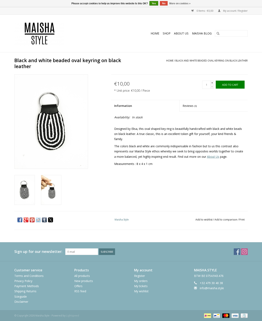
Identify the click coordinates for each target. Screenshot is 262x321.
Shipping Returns (25, 291)
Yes (154, 3)
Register (139, 276)
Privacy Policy (23, 281)
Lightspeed (72, 315)
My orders (141, 281)
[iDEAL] (207, 315)
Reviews (190, 106)
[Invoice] (243, 315)
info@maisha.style (212, 288)
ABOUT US (181, 33)
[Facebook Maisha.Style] (237, 251)
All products (82, 276)
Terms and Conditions (29, 276)
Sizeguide (20, 296)
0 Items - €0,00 (205, 11)
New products (83, 281)
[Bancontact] (216, 315)
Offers (78, 286)
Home (155, 33)
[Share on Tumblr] (44, 219)
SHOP (167, 33)
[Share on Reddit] (38, 219)
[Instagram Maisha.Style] (244, 251)
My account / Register (235, 11)
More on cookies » (180, 3)
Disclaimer (21, 302)
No (163, 3)
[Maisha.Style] (53, 33)
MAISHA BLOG (202, 33)
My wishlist (141, 291)
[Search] (218, 33)
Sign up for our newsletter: (38, 251)
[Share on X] (50, 219)
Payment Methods (26, 286)
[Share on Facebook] (19, 219)
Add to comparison (226, 219)
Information (123, 106)
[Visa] (234, 315)
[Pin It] (32, 219)
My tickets (141, 286)
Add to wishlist (204, 219)
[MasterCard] (225, 315)
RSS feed (80, 291)
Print (242, 219)
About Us (213, 157)
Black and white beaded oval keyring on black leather (211, 60)
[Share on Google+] (26, 219)
